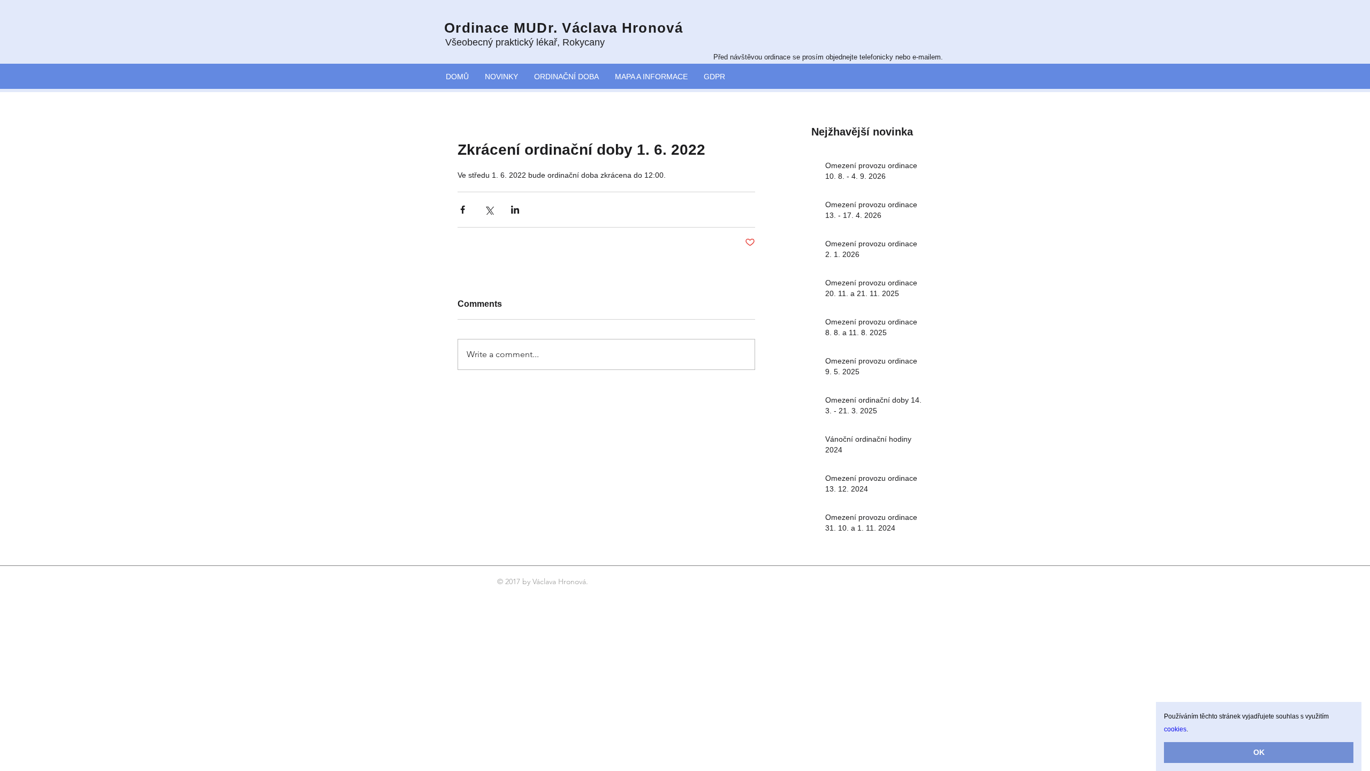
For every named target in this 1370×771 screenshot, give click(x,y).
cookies (1175, 729)
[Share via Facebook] (463, 210)
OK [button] (1259, 752)
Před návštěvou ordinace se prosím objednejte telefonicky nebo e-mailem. (828, 57)
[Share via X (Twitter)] (489, 210)
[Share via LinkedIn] (515, 210)
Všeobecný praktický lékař (501, 42)
